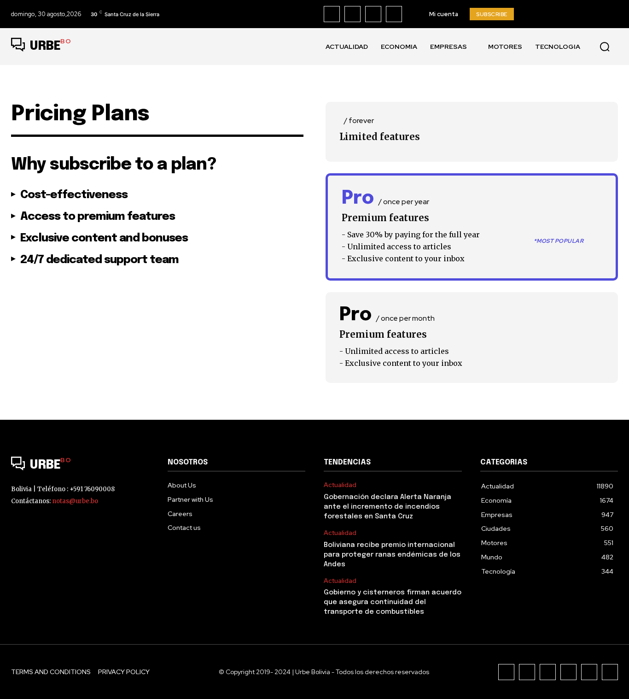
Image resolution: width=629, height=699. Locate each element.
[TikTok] (373, 14)
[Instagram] (352, 14)
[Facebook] (332, 14)
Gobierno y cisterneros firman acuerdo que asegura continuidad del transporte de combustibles (392, 602)
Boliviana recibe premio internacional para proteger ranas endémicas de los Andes (392, 554)
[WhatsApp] (610, 672)
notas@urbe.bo (75, 501)
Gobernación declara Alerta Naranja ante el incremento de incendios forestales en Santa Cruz (387, 506)
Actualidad (340, 485)
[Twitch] (568, 672)
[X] (394, 14)
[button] (604, 46)
